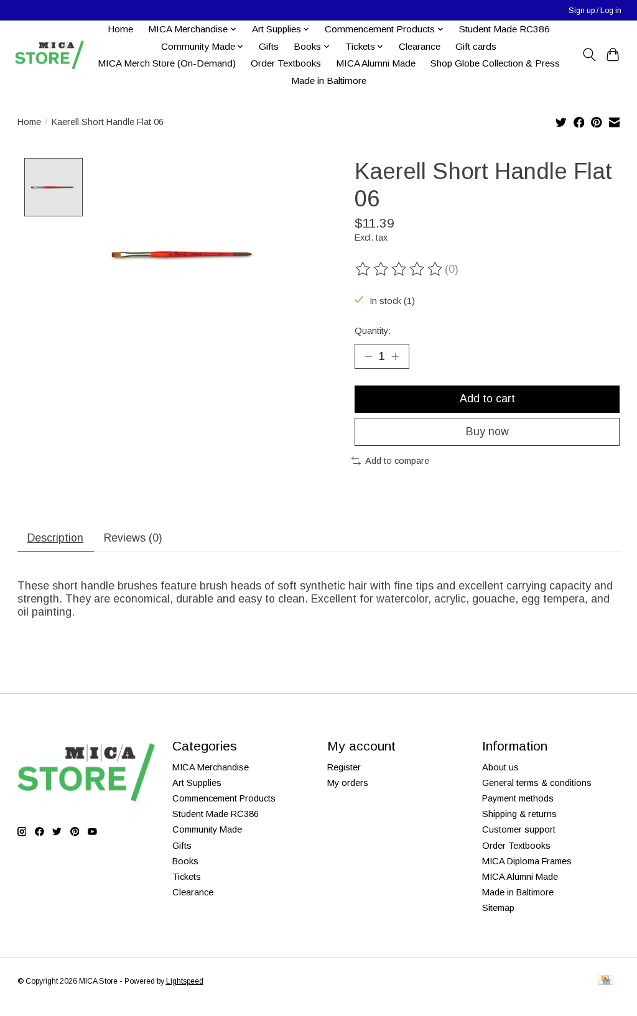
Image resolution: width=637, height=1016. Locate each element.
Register (344, 767)
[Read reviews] (400, 269)
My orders (347, 783)
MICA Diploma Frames (527, 861)
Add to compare (397, 461)
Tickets (186, 877)
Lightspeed (184, 981)
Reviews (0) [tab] (133, 538)
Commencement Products (224, 798)
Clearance (419, 46)
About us (500, 767)
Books (185, 861)
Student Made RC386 (504, 29)
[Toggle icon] (589, 55)
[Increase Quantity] (395, 356)
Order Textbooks (286, 63)
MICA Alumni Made (376, 63)
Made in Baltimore (328, 80)
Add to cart (487, 398)
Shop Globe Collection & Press (495, 63)
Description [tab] (55, 538)
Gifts (269, 46)
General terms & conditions (537, 783)
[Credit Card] (605, 981)
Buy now (487, 431)
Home (120, 29)
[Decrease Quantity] (368, 356)
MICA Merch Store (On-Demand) (167, 63)
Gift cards (475, 46)
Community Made (207, 829)
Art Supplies (196, 783)
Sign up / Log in (595, 10)
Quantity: (373, 331)
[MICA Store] (49, 55)
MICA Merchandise (210, 767)
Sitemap (498, 908)
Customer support (519, 829)
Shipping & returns (519, 814)
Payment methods (518, 798)
